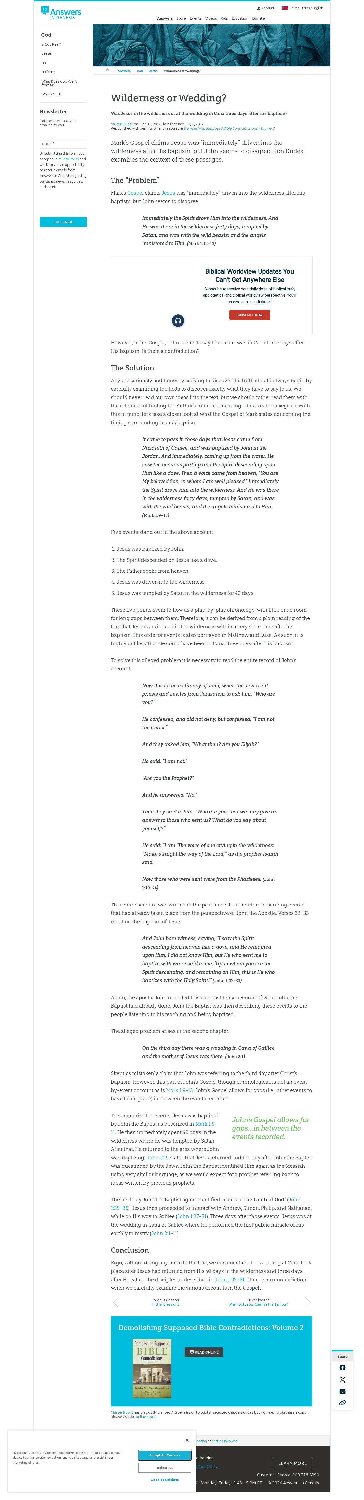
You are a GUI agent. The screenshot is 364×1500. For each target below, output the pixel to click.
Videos (211, 18)
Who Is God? (51, 94)
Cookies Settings (165, 1479)
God (140, 71)
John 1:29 (158, 1157)
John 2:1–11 (164, 1233)
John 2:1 (235, 1056)
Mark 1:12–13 (201, 243)
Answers (165, 18)
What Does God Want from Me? (59, 83)
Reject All (165, 1467)
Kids (224, 18)
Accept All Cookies (164, 1455)
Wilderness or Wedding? (182, 71)
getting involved (225, 1441)
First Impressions (165, 1304)
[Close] (187, 1440)
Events (196, 18)
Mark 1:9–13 (156, 515)
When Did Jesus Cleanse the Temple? (258, 1304)
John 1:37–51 (191, 1216)
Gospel (135, 193)
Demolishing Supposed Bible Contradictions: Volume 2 (229, 128)
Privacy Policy (68, 159)
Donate (258, 18)
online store (145, 1416)
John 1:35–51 (229, 1279)
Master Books (122, 1412)
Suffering (48, 72)
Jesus (153, 71)
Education (240, 18)
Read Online (207, 1352)
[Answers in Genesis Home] (62, 13)
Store (181, 18)
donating (199, 1441)
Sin (43, 63)
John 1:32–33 (227, 980)
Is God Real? (51, 44)
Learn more (292, 1463)
